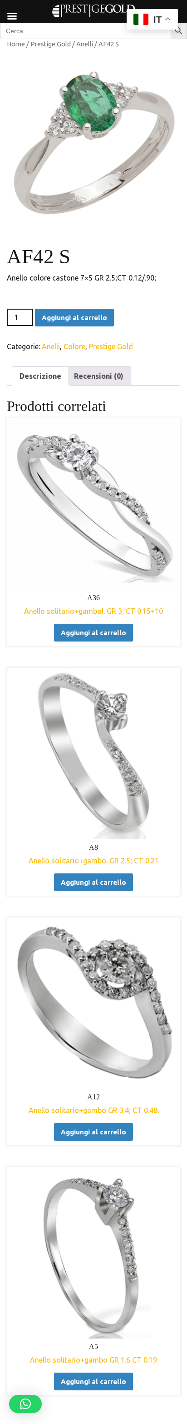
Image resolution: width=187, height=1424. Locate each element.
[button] (25, 1404)
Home (16, 44)
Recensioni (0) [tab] (98, 376)
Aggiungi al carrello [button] (93, 633)
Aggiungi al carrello (74, 317)
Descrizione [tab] (40, 376)
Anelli (84, 44)
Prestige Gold (50, 44)
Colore (74, 346)
